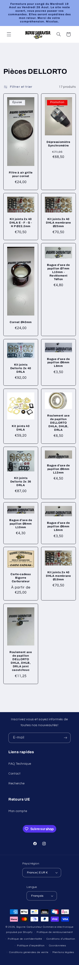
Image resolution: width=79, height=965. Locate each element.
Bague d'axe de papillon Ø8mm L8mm (58, 362)
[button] (9, 34)
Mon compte (17, 811)
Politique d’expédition (31, 945)
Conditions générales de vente (28, 952)
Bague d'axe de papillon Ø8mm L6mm (58, 526)
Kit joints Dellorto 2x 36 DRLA (20, 482)
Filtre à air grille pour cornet (21, 174)
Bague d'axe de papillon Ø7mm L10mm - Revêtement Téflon (58, 272)
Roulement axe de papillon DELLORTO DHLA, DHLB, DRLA (58, 422)
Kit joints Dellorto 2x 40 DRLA (20, 368)
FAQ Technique (19, 763)
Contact (14, 773)
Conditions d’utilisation (60, 939)
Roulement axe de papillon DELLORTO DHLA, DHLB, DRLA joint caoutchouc (20, 661)
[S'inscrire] (65, 738)
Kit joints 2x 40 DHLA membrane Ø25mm (58, 222)
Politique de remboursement (55, 932)
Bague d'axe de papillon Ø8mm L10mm (20, 524)
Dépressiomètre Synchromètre (58, 143)
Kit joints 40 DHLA (21, 427)
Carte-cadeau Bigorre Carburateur (21, 578)
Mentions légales (63, 952)
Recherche (16, 783)
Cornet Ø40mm (21, 322)
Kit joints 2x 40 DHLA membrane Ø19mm (58, 576)
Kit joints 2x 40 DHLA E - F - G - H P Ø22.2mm (20, 222)
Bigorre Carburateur (29, 927)
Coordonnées (57, 945)
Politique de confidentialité (25, 939)
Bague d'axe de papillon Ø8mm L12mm (58, 469)
